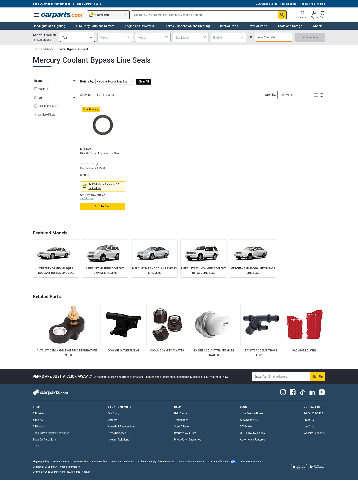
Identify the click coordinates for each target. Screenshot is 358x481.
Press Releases (117, 433)
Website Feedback (314, 433)
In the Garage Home (251, 413)
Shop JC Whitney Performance (51, 433)
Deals (36, 446)
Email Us (309, 419)
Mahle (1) (43, 88)
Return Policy (81, 461)
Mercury (48, 49)
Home (36, 49)
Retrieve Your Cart (185, 433)
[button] (114, 82)
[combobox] (77, 37)
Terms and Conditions (122, 461)
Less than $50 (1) (48, 105)
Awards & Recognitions (121, 426)
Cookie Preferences (218, 461)
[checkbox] (35, 88)
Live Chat (309, 426)
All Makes (38, 413)
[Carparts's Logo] (62, 15)
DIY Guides (246, 426)
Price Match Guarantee (187, 439)
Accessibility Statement (191, 461)
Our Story (113, 413)
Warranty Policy (61, 461)
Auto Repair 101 (249, 419)
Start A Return (182, 426)
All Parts (38, 419)
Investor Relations (118, 439)
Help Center (181, 413)
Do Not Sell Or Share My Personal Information (56, 467)
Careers (112, 419)
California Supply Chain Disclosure (156, 461)
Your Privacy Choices (252, 461)
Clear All (143, 81)
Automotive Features (252, 439)
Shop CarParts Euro (44, 439)
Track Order (181, 419)
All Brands (39, 426)
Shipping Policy (41, 461)
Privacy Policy (99, 461)
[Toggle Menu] (36, 15)
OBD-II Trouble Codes (252, 433)
